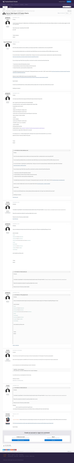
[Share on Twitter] (3, 449)
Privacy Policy (21, 454)
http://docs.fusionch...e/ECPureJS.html (20, 165)
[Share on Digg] (8, 449)
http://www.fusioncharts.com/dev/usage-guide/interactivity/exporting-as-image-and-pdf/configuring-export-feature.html (33, 423)
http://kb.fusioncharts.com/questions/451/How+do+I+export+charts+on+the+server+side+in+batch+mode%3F (30, 77)
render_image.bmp (16, 345)
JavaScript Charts (10, 456)
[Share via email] (14, 449)
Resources (16, 4)
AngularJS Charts (22, 456)
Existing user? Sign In (62, 1)
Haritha (7, 202)
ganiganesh (9, 14)
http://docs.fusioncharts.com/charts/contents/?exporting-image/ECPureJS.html (25, 56)
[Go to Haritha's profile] (7, 207)
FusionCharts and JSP (20, 14)
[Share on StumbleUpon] (12, 449)
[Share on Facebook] (5, 449)
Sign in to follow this (62, 13)
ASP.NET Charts (32, 456)
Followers (67, 13)
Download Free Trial (67, 4)
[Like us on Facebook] (64, 460)
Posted (16, 17)
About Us (9, 454)
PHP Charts (27, 456)
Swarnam (8, 414)
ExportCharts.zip (15, 218)
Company (21, 4)
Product (4, 4)
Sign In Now (53, 440)
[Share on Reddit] (11, 449)
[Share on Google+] (6, 449)
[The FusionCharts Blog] (62, 460)
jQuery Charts (16, 456)
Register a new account (20, 440)
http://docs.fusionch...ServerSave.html (58, 180)
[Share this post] (70, 17)
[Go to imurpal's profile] (7, 391)
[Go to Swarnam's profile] (7, 419)
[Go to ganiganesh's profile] (4, 14)
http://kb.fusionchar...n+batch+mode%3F (43, 183)
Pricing (8, 4)
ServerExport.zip (15, 197)
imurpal (7, 385)
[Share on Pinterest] (16, 449)
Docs (12, 4)
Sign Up (69, 1)
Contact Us (13, 454)
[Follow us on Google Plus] (68, 460)
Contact (26, 4)
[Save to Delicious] (9, 449)
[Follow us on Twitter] (66, 460)
